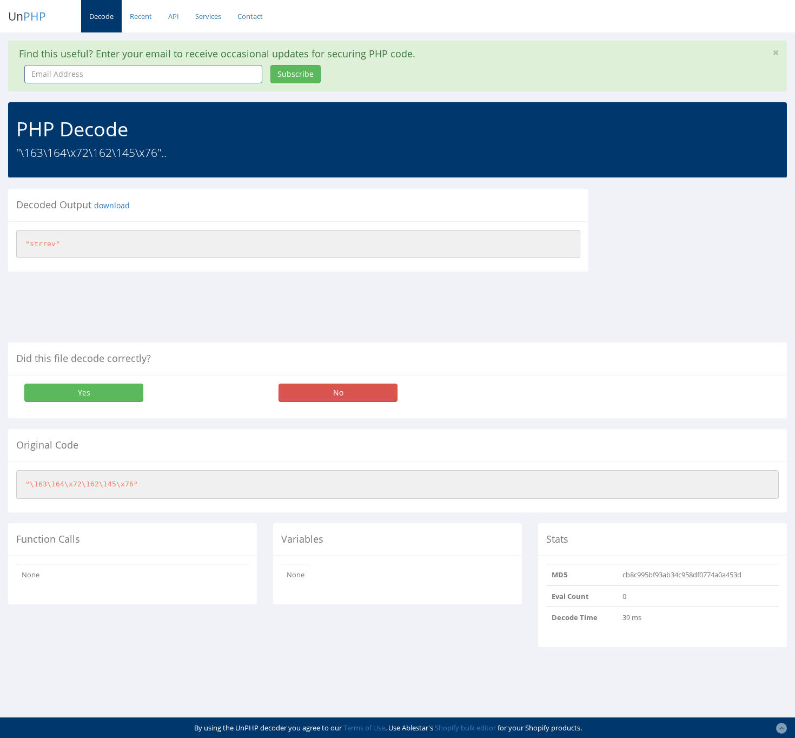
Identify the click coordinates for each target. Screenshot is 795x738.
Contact (250, 16)
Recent (141, 16)
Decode (101, 16)
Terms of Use (364, 728)
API (173, 16)
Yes (84, 392)
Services (208, 16)
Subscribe (295, 74)
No (338, 392)
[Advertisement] (695, 264)
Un (27, 16)
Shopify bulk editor (465, 728)
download (112, 205)
